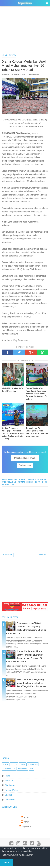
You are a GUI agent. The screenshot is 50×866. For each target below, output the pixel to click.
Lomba (22, 764)
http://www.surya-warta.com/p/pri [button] (18, 855)
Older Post (42, 555)
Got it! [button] (6, 862)
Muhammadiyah (9, 769)
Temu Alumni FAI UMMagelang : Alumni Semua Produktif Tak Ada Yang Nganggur (37, 432)
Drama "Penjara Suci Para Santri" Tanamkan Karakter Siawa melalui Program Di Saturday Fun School (37, 393)
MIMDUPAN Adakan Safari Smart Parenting (13, 389)
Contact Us (10, 799)
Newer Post (7, 555)
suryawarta (26, 826)
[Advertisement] (25, 31)
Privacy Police (11, 790)
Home (7, 776)
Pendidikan (22, 769)
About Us (9, 780)
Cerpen (14, 764)
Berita (5, 764)
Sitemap (9, 795)
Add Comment (33, 75)
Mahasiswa (32, 764)
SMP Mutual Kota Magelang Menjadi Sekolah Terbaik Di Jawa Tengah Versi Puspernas (31, 683)
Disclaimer (10, 785)
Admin (26, 817)
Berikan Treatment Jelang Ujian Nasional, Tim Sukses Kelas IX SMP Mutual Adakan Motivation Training (13, 433)
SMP (31, 769)
